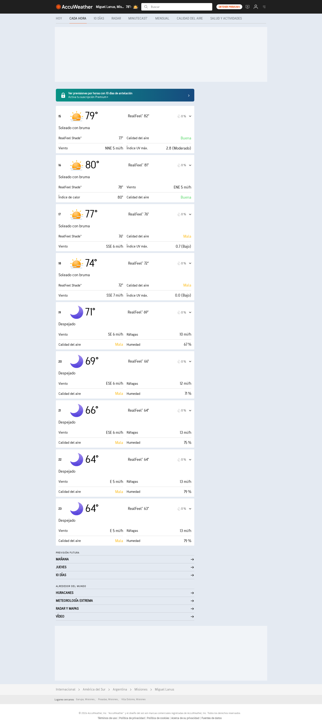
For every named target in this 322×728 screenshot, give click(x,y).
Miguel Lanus (164, 689)
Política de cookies (158, 718)
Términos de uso (108, 718)
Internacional (65, 689)
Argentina (120, 689)
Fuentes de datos (212, 718)
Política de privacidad (132, 718)
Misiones (140, 689)
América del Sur (94, 689)
